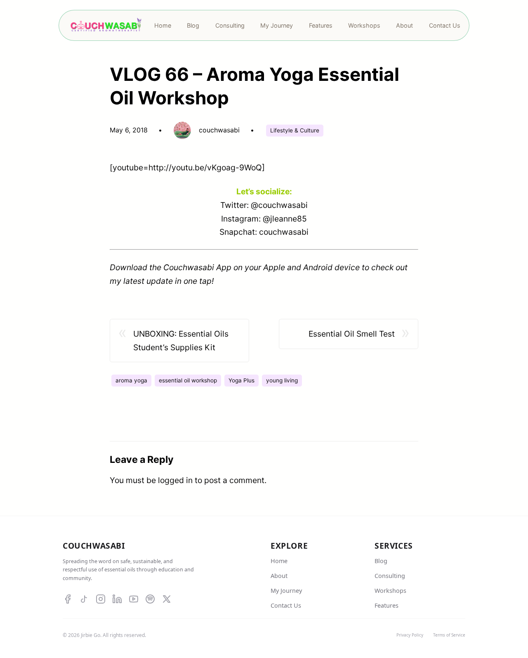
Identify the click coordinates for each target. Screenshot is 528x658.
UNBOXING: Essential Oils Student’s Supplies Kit (181, 340)
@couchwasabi (279, 205)
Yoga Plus (242, 380)
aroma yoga (131, 380)
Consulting (390, 576)
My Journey (286, 590)
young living (282, 380)
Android (317, 267)
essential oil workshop (188, 380)
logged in (175, 480)
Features (386, 605)
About (279, 576)
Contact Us (286, 605)
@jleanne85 (285, 219)
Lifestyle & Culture (294, 130)
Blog (381, 561)
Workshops (390, 590)
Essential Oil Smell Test (352, 334)
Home (279, 561)
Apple (274, 267)
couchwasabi (284, 232)
